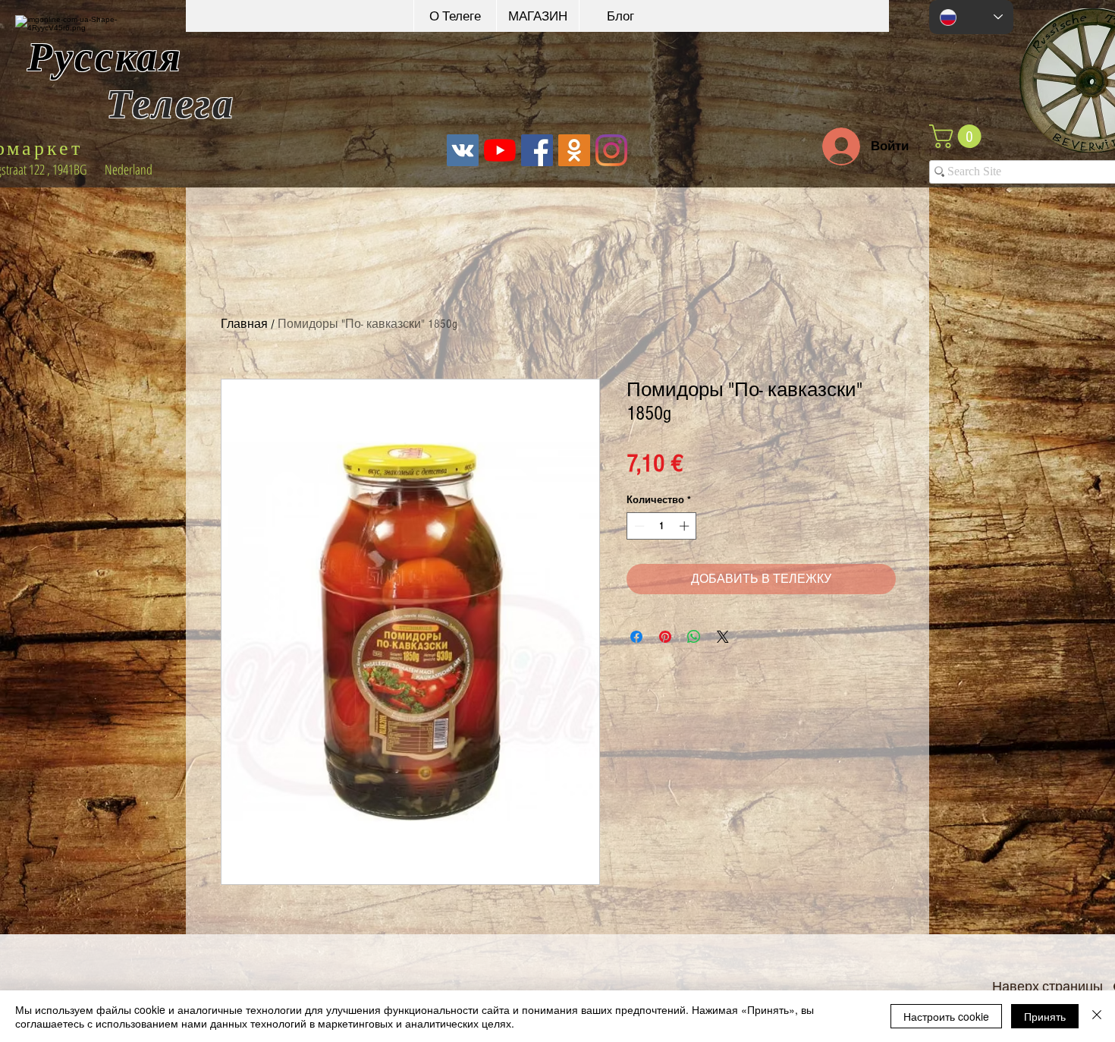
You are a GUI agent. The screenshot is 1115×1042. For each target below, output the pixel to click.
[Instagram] (611, 150)
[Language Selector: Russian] (971, 17)
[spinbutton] (662, 526)
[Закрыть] (1097, 1016)
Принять (1045, 1016)
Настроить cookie (946, 1016)
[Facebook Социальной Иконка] (537, 150)
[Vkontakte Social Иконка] (463, 150)
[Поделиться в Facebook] (636, 637)
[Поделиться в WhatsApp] (694, 637)
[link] (958, 136)
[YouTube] (500, 150)
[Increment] (686, 526)
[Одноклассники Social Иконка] (574, 150)
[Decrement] (638, 526)
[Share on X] (723, 637)
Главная (244, 324)
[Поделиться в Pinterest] (665, 637)
